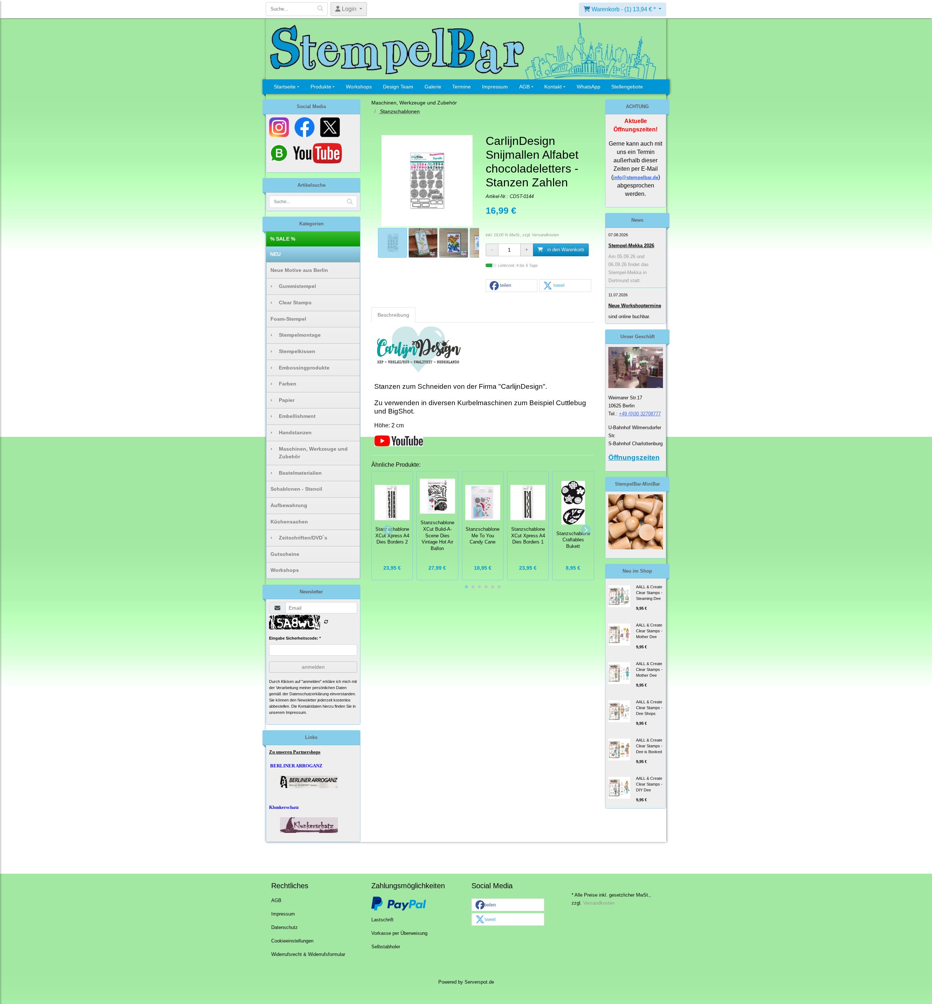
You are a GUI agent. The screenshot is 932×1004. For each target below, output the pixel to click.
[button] (511, 286)
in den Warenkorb (565, 249)
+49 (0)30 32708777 (640, 413)
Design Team (398, 87)
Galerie (432, 87)
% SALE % (282, 239)
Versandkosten (545, 235)
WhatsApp (588, 87)
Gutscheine (284, 554)
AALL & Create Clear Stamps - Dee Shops (649, 708)
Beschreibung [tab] (393, 315)
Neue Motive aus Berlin (299, 270)
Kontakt (553, 87)
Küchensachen (289, 522)
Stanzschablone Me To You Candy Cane (482, 536)
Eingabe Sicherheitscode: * (295, 638)
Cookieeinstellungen (292, 941)
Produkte (321, 87)
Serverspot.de (479, 982)
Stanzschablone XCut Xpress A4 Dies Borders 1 (528, 536)
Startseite (285, 87)
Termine (461, 87)
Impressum (495, 87)
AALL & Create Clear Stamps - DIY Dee (649, 784)
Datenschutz (284, 927)
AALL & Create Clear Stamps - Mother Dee (649, 631)
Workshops (359, 87)
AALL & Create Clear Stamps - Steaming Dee (649, 593)
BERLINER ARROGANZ (296, 765)
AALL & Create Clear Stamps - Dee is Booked (649, 746)
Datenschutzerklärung (309, 694)
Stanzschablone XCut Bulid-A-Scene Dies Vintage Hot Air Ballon (437, 535)
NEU (275, 254)
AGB (524, 87)
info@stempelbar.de (635, 177)
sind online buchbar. (629, 316)
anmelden (313, 667)
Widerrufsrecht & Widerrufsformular (308, 954)
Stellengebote (627, 87)
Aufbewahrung (288, 505)
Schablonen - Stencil (296, 489)
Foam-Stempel (288, 319)
